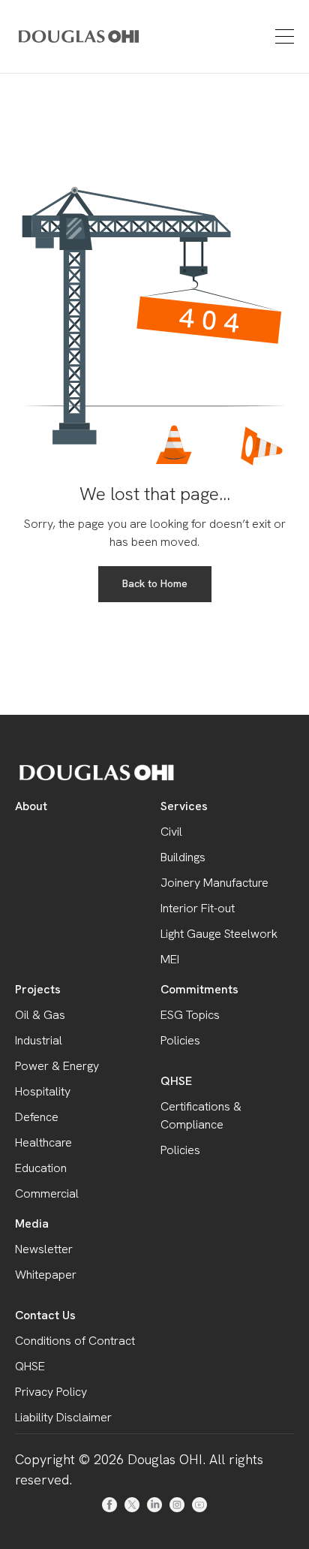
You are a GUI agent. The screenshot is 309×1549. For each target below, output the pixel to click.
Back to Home (155, 583)
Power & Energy (57, 1066)
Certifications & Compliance (201, 1115)
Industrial (38, 1040)
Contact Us (45, 1315)
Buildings (183, 857)
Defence (36, 1117)
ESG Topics (190, 1015)
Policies (180, 1040)
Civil (171, 831)
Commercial (47, 1193)
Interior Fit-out (197, 908)
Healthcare (43, 1142)
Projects (38, 989)
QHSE (176, 1081)
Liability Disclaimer (63, 1417)
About (31, 806)
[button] (283, 36)
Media (32, 1223)
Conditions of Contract (75, 1341)
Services (184, 806)
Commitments (199, 989)
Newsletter (44, 1249)
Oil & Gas (40, 1015)
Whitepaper (45, 1274)
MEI (169, 959)
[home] (57, 36)
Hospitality (42, 1091)
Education (41, 1168)
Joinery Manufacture (214, 883)
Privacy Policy (51, 1392)
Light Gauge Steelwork (219, 934)
